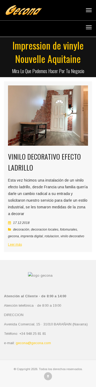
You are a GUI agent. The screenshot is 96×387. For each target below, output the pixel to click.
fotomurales (68, 229)
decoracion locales (44, 229)
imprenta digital (32, 236)
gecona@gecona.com (33, 343)
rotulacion (52, 236)
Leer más (15, 244)
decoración (21, 229)
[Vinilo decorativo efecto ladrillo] (48, 115)
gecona (13, 236)
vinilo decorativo (72, 236)
